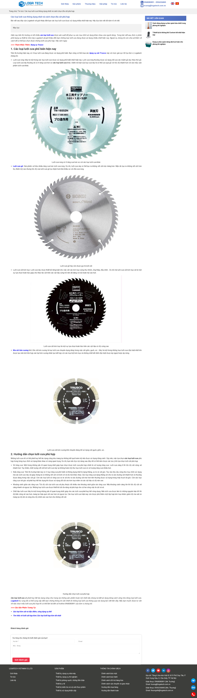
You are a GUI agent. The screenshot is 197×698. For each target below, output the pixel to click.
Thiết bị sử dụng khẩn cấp (66, 690)
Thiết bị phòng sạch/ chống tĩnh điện (70, 680)
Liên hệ (124, 4)
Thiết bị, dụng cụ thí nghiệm (66, 677)
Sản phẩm (77, 4)
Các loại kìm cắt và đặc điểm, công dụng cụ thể (32, 612)
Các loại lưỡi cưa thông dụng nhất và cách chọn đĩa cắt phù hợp (49, 11)
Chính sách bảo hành (109, 677)
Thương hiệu (90, 4)
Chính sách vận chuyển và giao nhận (115, 684)
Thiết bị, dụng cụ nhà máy (66, 673)
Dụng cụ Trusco (37, 45)
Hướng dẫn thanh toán (110, 690)
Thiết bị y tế (60, 684)
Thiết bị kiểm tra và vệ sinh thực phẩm (71, 687)
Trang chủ (13, 11)
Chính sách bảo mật (109, 673)
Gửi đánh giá (21, 660)
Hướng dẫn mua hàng (109, 687)
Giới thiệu (65, 4)
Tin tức (114, 4)
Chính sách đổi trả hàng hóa (112, 680)
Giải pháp (103, 4)
